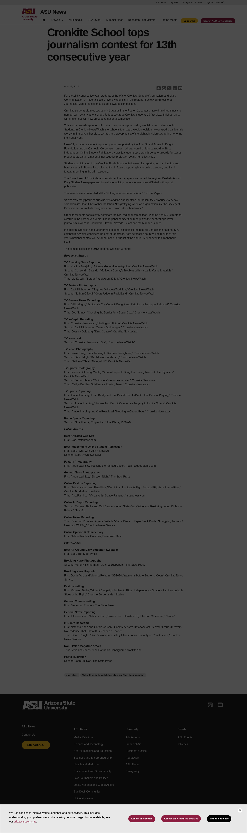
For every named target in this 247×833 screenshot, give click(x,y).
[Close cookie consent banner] (240, 810)
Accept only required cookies (181, 818)
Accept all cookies (141, 818)
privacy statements (25, 821)
